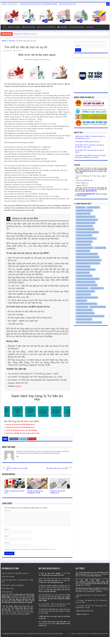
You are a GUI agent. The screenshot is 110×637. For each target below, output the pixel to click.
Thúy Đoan (9, 50)
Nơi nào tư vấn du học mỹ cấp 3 (57, 467)
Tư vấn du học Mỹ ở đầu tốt (84, 319)
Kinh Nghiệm (63, 27)
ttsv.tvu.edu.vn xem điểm (83, 266)
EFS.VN (84, 185)
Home (4, 27)
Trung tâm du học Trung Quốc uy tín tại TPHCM (89, 322)
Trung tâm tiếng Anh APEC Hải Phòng (86, 303)
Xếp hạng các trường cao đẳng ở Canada (87, 256)
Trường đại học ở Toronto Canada (85, 281)
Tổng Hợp (12, 41)
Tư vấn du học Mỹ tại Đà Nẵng (84, 247)
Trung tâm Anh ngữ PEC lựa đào (85, 312)
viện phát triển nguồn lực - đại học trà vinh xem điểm (90, 316)
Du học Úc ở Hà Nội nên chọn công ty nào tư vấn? (22, 433)
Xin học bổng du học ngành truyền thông (87, 232)
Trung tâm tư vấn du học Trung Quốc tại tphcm (89, 260)
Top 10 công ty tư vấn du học (84, 210)
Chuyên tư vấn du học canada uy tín (57, 492)
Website (6, 543)
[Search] (107, 4)
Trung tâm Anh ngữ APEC (83, 244)
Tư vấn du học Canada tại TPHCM (85, 269)
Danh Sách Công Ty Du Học (67, 4)
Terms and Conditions (91, 633)
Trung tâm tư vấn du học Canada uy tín (87, 297)
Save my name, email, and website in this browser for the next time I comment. (31, 549)
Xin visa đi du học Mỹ (82, 288)
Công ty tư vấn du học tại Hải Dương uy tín (20, 424)
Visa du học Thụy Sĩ (82, 306)
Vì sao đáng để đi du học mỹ (84, 241)
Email (6, 536)
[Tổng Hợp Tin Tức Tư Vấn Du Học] (55, 15)
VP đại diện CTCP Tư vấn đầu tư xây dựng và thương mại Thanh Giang (34, 34)
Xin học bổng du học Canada (84, 225)
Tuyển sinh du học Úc (93, 207)
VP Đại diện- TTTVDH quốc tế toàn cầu (87, 141)
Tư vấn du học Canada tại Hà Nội (85, 291)
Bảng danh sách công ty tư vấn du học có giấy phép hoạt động (39, 4)
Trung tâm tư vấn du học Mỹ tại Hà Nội (86, 284)
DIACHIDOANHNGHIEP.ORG (86, 194)
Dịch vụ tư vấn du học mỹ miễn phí (17, 468)
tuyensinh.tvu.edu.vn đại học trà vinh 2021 (87, 278)
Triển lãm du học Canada (83, 294)
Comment (7, 510)
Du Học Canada (15, 27)
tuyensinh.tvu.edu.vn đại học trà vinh (86, 238)
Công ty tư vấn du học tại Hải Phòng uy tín (20, 427)
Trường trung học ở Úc (97, 288)
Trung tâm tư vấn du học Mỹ (98, 306)
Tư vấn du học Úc (81, 300)
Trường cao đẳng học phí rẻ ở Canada (87, 219)
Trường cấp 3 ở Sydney (83, 250)
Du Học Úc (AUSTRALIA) (47, 27)
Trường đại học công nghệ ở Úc (85, 228)
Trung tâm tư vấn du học (83, 213)
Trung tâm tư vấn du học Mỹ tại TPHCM (87, 253)
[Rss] (69, 633)
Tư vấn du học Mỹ (100, 247)
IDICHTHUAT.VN (91, 191)
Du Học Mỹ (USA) (29, 27)
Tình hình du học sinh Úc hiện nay (85, 216)
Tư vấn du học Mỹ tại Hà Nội (84, 235)
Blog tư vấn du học (77, 633)
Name (6, 529)
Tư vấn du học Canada (83, 272)
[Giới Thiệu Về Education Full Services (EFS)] (37, 302)
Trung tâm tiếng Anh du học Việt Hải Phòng (88, 263)
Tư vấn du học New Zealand (84, 275)
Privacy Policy (103, 633)
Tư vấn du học (80, 207)
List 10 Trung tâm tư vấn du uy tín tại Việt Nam (21, 430)
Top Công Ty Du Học (77, 27)
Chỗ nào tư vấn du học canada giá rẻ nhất (35, 492)
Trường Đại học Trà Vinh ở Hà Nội (85, 222)
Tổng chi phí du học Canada (84, 309)
